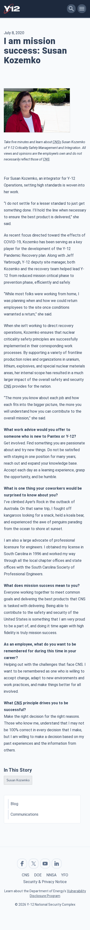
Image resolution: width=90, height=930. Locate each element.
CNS (25, 875)
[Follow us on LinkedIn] (56, 863)
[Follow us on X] (33, 863)
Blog (14, 804)
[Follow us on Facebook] (22, 863)
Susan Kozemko (18, 780)
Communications (24, 814)
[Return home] (34, 8)
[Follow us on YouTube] (45, 863)
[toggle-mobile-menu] (82, 8)
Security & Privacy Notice (45, 881)
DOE (38, 875)
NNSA (51, 875)
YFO (64, 875)
